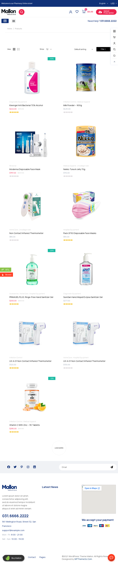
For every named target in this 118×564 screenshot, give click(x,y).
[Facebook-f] (9, 467)
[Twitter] (15, 467)
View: (9, 49)
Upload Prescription (109, 12)
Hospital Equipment (71, 229)
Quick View (39, 69)
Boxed (8, 274)
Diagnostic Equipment (18, 102)
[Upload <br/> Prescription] (100, 12)
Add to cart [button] (32, 106)
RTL (7, 269)
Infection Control (69, 102)
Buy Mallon (16, 558)
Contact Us (110, 557)
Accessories (14, 293)
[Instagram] (28, 467)
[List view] (18, 49)
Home (9, 28)
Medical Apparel (83, 102)
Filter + (103, 49)
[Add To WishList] (25, 69)
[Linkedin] (34, 467)
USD (113, 3)
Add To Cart (32, 170)
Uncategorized (83, 166)
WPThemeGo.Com (83, 559)
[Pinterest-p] (21, 467)
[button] (5, 21)
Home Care (13, 229)
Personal (12, 166)
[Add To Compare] (32, 69)
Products (18, 28)
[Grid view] (14, 49)
